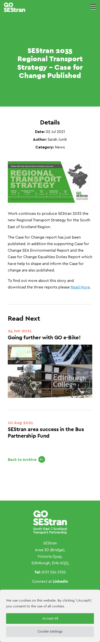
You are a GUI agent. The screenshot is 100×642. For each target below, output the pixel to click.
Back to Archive (22, 459)
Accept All (50, 618)
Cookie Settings (50, 631)
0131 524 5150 (54, 572)
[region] (50, 616)
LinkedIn (60, 581)
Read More (80, 287)
